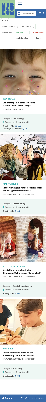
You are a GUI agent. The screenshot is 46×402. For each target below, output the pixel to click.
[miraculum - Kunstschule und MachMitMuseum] (7, 9)
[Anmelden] (43, 13)
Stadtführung (28, 26)
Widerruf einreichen (34, 398)
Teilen (8, 398)
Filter (6, 20)
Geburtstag (21, 32)
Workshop (7, 32)
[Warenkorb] (40, 13)
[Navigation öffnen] (19, 4)
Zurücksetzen (39, 32)
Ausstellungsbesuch (10, 26)
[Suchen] (19, 13)
